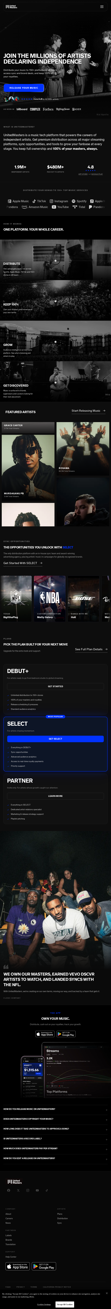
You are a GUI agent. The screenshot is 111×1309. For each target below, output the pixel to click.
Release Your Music (24, 88)
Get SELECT (55, 739)
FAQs (8, 1287)
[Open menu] (102, 6)
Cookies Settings (44, 1304)
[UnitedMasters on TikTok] (47, 1190)
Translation (10, 1244)
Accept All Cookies (65, 1304)
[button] (55, 1110)
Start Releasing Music (88, 410)
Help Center (10, 1257)
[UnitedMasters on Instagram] (28, 1190)
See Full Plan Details (91, 649)
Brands (8, 1240)
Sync (59, 1223)
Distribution (62, 1218)
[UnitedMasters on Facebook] (8, 1190)
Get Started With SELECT (22, 563)
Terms (33, 1287)
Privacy (20, 1287)
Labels (8, 1235)
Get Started (55, 686)
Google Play (97, 174)
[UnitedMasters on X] (18, 1190)
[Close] (107, 1293)
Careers (9, 1218)
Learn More (55, 796)
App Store (82, 174)
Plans (59, 1214)
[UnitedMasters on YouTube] (37, 1190)
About (8, 1214)
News (8, 1223)
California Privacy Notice (57, 1287)
